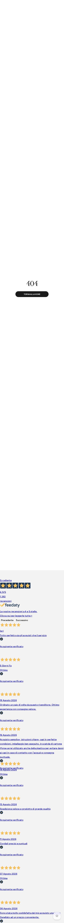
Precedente (7, 620)
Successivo (22, 620)
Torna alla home (32, 294)
